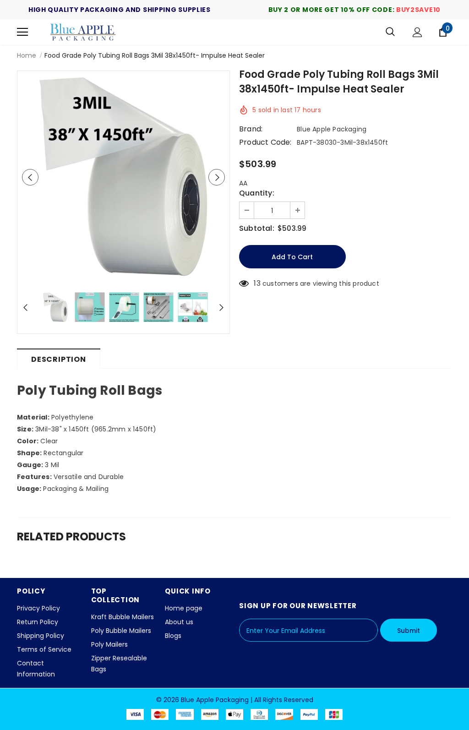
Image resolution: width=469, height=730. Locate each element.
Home (26, 55)
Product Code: (265, 142)
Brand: (250, 129)
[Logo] (83, 32)
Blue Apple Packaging (331, 129)
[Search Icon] (390, 32)
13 (257, 283)
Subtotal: (256, 228)
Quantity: (256, 193)
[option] (123, 177)
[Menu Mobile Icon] (22, 32)
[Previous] (30, 177)
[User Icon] (417, 32)
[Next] (216, 177)
